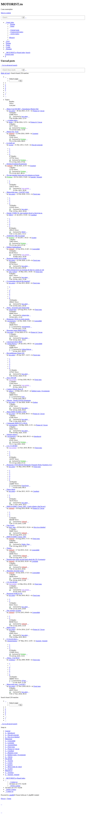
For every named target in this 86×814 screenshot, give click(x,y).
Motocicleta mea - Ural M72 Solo (18, 192)
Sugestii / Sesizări (36, 177)
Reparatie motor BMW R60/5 (16, 330)
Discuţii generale (37, 145)
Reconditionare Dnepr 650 (15, 353)
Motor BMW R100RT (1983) (16, 412)
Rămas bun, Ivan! (12, 132)
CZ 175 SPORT (12, 446)
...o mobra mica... (12, 120)
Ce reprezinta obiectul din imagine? (18, 281)
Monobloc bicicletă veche (15, 571)
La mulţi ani (11, 143)
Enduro (35, 402)
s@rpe (24, 680)
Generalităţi (36, 249)
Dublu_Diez (26, 544)
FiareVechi (25, 486)
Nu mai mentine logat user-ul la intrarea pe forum (23, 175)
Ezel (23, 397)
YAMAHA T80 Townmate (16, 236)
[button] (5, 77)
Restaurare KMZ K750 (14, 593)
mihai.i (11, 391)
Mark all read (5, 73)
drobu (11, 122)
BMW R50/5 (11, 627)
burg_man (12, 527)
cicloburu (12, 660)
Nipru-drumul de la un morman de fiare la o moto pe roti (25, 270)
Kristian (23, 128)
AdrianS (11, 133)
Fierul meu (36, 194)
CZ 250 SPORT (12, 582)
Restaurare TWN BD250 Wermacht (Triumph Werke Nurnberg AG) (29, 465)
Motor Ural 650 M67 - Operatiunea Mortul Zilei (22, 109)
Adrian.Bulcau (12, 344)
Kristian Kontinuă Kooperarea (17, 164)
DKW (11, 215)
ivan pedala (25, 188)
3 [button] (5, 86)
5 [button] (5, 90)
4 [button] (5, 88)
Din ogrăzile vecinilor (14, 610)
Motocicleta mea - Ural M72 (16, 684)
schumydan (12, 309)
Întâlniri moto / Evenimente (41, 391)
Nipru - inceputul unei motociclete (18, 308)
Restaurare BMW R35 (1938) (16, 258)
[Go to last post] (28, 116)
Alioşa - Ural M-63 (13, 658)
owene (11, 145)
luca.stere (12, 111)
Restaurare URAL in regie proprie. (18, 319)
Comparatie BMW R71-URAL (17, 423)
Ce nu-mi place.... (12, 639)
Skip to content (6, 13)
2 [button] (5, 85)
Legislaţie (35, 561)
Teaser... (9, 548)
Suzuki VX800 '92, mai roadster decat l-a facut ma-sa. (24, 213)
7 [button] (5, 94)
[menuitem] (12, 24)
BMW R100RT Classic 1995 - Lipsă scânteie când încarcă (26, 506)
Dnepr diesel (11, 489)
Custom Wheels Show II (15, 389)
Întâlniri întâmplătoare (14, 247)
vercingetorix (11, 321)
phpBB (11, 795)
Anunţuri (35, 133)
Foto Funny (10, 525)
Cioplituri (33, 215)
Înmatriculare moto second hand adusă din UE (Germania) (26, 559)
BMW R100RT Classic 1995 (16, 537)
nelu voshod (13, 272)
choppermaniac (12, 641)
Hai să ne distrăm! (40, 527)
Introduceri (37, 436)
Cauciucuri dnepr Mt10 (14, 342)
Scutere (33, 238)
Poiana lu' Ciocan (38, 111)
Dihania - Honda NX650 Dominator (19, 400)
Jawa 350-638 (11, 378)
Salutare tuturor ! (12, 434)
